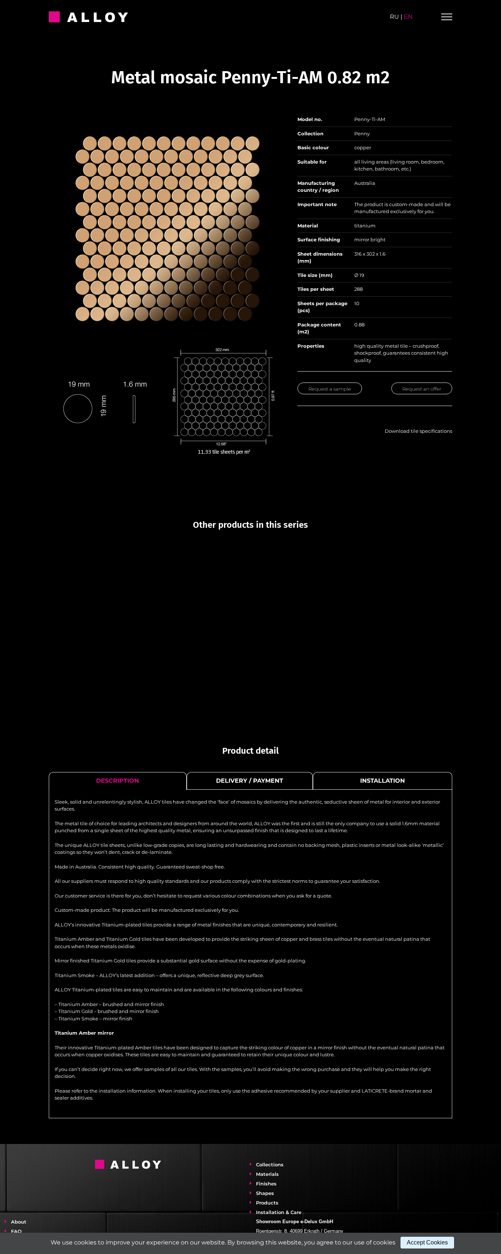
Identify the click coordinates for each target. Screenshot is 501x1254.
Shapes (265, 1193)
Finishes (266, 1184)
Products (267, 1203)
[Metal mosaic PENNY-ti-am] (165, 116)
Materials (267, 1174)
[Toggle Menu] (447, 17)
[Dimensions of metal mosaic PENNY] (165, 349)
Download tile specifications (417, 431)
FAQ (16, 1231)
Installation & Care (278, 1212)
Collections (270, 1164)
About (18, 1222)
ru (394, 16)
